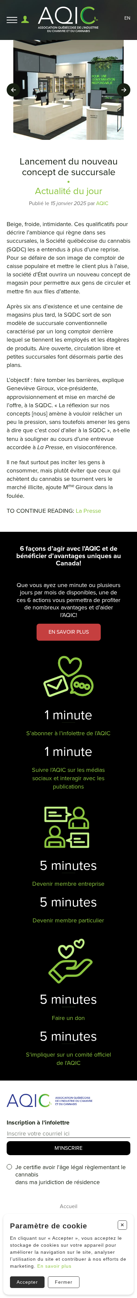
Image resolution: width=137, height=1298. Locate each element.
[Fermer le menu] (12, 20)
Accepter (27, 1282)
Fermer (63, 1282)
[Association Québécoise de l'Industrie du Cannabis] (68, 20)
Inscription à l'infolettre (38, 1122)
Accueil (68, 1206)
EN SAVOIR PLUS (69, 632)
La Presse (88, 510)
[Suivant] (123, 90)
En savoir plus (54, 1266)
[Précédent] (13, 90)
